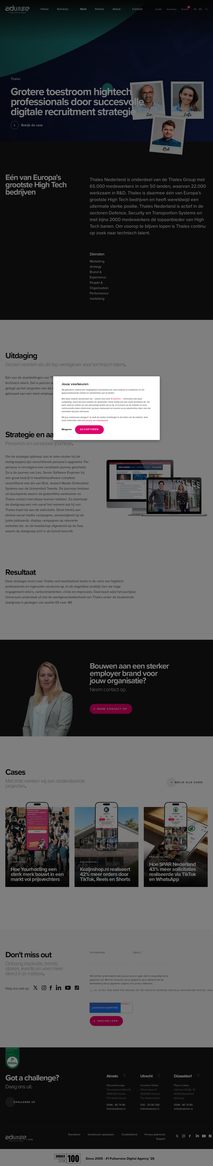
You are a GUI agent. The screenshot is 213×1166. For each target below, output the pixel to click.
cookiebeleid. (102, 420)
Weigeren (67, 429)
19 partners (116, 398)
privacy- (89, 420)
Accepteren (89, 429)
